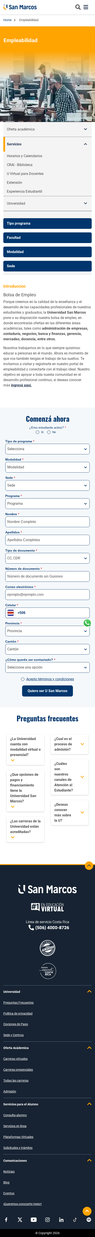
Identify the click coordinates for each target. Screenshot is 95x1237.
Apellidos (13, 532)
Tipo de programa (19, 441)
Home (7, 20)
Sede (10, 477)
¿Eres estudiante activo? (47, 427)
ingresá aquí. (21, 385)
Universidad (11, 992)
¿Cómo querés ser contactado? (30, 659)
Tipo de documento (21, 550)
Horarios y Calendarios (24, 156)
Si (42, 432)
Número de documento (23, 568)
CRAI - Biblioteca (19, 165)
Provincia (13, 623)
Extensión (14, 182)
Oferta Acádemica (16, 1048)
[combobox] (7, 449)
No (54, 432)
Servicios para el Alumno (20, 1104)
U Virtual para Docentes (25, 174)
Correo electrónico (20, 586)
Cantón (12, 641)
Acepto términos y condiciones (50, 679)
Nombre (12, 514)
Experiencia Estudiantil (24, 191)
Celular (11, 605)
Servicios (14, 144)
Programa (13, 495)
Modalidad (14, 459)
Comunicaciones (15, 1160)
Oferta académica (21, 129)
